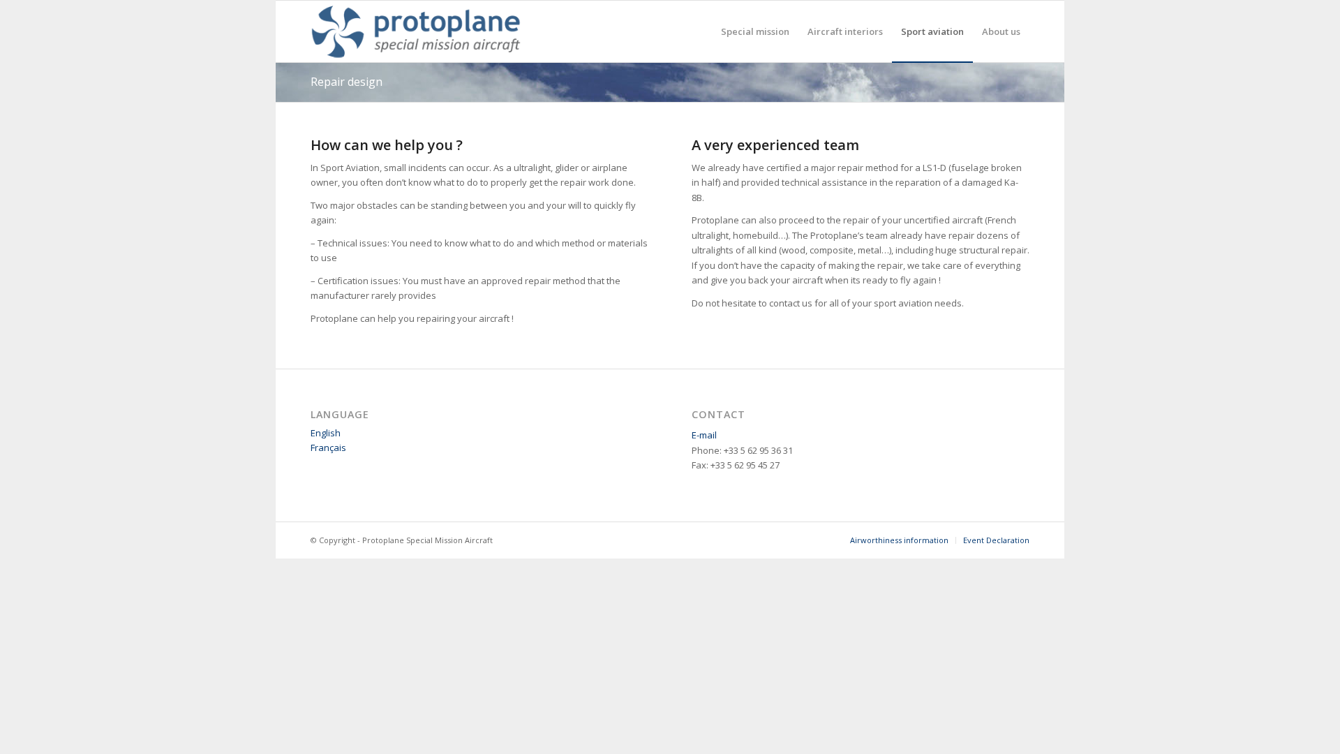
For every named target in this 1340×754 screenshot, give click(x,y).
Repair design (346, 81)
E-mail (704, 435)
